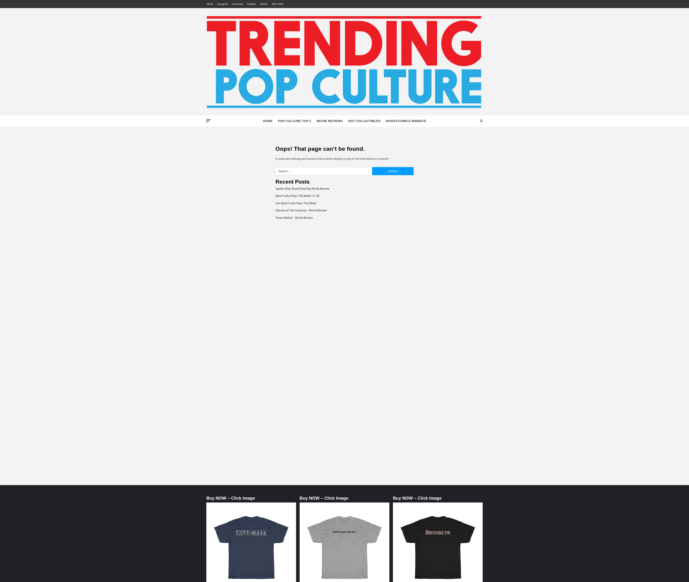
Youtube (251, 4)
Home (268, 121)
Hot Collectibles (364, 121)
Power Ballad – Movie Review (294, 218)
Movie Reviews (330, 121)
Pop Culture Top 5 (294, 121)
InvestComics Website (406, 121)
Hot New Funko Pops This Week (295, 203)
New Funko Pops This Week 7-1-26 (297, 196)
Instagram (222, 4)
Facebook (237, 4)
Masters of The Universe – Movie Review (301, 210)
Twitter (264, 4)
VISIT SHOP (277, 4)
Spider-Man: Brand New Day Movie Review (302, 189)
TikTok (209, 4)
